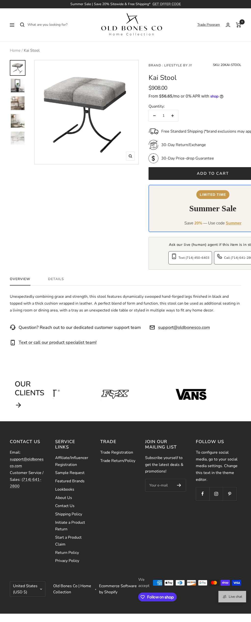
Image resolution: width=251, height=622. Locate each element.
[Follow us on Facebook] (202, 493)
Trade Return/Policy (117, 460)
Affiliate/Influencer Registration (71, 461)
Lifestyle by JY (177, 65)
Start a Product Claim (68, 541)
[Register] (179, 485)
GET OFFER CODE (166, 4)
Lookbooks (64, 489)
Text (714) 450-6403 (193, 258)
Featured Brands (70, 481)
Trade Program (208, 24)
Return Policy (67, 552)
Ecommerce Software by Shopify (118, 589)
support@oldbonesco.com (184, 327)
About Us (63, 497)
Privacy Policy (67, 560)
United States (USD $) (25, 589)
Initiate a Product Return (70, 526)
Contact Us (65, 506)
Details (56, 279)
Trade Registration (116, 452)
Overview (20, 279)
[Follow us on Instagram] (216, 493)
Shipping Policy (68, 514)
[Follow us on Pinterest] (229, 493)
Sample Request (70, 472)
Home (15, 50)
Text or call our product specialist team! (58, 342)
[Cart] (238, 24)
